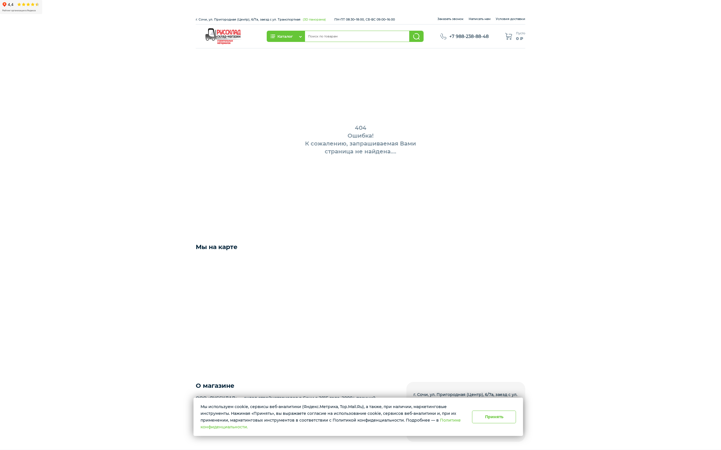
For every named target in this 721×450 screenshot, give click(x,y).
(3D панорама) (314, 19)
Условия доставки (510, 19)
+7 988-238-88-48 (469, 36)
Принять (494, 416)
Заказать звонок (450, 19)
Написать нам (480, 19)
